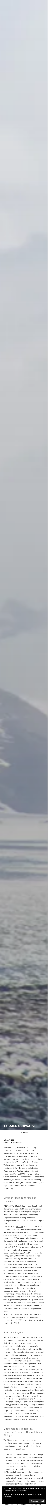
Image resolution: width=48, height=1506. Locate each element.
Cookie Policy (7, 1497)
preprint (41, 1221)
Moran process (13, 1440)
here (36, 1317)
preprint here (34, 1306)
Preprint (32, 1367)
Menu (25, 1133)
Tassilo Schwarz (19, 1126)
